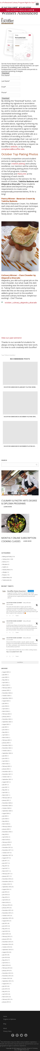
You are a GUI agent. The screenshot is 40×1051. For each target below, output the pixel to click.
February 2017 (6, 873)
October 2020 (6, 808)
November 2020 (6, 805)
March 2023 (5, 737)
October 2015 (6, 915)
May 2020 (4, 821)
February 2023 (6, 740)
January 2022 (5, 769)
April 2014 (5, 962)
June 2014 (5, 957)
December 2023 (6, 719)
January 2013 (5, 1002)
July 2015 (4, 923)
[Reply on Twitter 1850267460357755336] (7, 632)
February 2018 (6, 842)
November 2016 (6, 881)
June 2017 (5, 863)
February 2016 (6, 905)
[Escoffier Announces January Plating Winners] (20, 373)
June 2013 (5, 989)
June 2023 (5, 729)
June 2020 (5, 818)
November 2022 (6, 748)
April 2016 (5, 900)
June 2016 (5, 894)
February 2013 (6, 999)
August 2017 (5, 858)
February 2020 (6, 826)
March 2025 (5, 685)
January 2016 (5, 907)
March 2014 (5, 965)
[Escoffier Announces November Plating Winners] (20, 432)
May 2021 (4, 790)
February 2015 (6, 936)
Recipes (4, 575)
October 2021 (6, 777)
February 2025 (6, 688)
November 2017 (6, 850)
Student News (6, 577)
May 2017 (4, 866)
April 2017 (5, 868)
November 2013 (6, 976)
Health (4, 567)
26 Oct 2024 (10, 623)
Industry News (6, 569)
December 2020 (6, 803)
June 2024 (5, 706)
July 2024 (4, 703)
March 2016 (5, 902)
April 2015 (5, 931)
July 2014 (4, 955)
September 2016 (6, 887)
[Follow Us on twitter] (21, 1035)
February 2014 (6, 968)
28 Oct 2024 (10, 604)
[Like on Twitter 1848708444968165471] (13, 656)
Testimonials (5, 580)
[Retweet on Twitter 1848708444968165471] (10, 656)
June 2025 (5, 677)
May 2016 (4, 897)
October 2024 (6, 695)
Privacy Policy (7, 1031)
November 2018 (6, 832)
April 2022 (5, 761)
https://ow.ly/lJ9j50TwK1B (12, 652)
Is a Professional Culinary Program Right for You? (17, 2)
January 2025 (5, 690)
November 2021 (6, 774)
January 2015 (5, 939)
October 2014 (6, 947)
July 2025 (4, 674)
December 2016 (6, 879)
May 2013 (4, 991)
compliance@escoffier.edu (12, 149)
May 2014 (4, 960)
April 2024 (5, 708)
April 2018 (5, 837)
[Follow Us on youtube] (25, 1035)
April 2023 (5, 735)
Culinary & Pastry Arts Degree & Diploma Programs (19, 502)
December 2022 (6, 745)
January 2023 (5, 743)
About (5, 1028)
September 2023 (6, 722)
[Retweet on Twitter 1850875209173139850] (10, 616)
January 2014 (5, 970)
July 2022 (4, 756)
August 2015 (5, 921)
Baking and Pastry (7, 556)
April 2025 (5, 682)
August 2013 (5, 983)
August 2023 (5, 724)
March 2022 (5, 763)
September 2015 (6, 918)
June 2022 (5, 758)
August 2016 (5, 889)
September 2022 (6, 753)
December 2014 (6, 942)
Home (5, 1016)
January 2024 (5, 716)
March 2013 (5, 997)
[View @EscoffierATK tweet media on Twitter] (21, 652)
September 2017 (6, 855)
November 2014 (6, 944)
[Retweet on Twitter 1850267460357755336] (10, 632)
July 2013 (4, 986)
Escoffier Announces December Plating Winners (21, 416)
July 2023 (4, 727)
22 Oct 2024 (10, 639)
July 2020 (4, 816)
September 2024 (6, 698)
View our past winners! (11, 338)
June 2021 (5, 787)
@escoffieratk (27, 602)
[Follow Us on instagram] (17, 1035)
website (14, 146)
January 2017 (5, 876)
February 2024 (6, 714)
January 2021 (5, 800)
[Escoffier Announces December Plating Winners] (20, 402)
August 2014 (5, 952)
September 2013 (6, 981)
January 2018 (5, 845)
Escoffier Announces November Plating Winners (21, 446)
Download (5, 73)
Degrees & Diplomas (9, 1019)
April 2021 (5, 792)
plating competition (9, 355)
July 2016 (4, 892)
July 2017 (4, 860)
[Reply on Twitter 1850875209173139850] (7, 616)
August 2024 (5, 701)
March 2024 (5, 711)
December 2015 (6, 910)
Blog (4, 1024)
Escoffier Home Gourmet (14, 602)
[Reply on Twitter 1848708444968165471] (7, 656)
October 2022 (6, 750)
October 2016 (6, 884)
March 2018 (5, 839)
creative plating (18, 163)
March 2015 (5, 934)
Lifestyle (4, 572)
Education (5, 564)
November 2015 (6, 913)
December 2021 (6, 771)
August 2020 (5, 813)
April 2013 (5, 994)
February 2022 (6, 766)
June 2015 (5, 926)
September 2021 (6, 779)
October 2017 (6, 852)
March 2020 (5, 824)
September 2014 (6, 949)
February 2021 (6, 798)
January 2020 (5, 829)
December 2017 (6, 847)
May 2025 (4, 680)
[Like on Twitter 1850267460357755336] (13, 632)
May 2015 (4, 928)
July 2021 (4, 784)
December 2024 (6, 693)
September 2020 (6, 811)
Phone (4, 92)
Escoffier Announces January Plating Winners (21, 387)
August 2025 (5, 672)
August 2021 (5, 782)
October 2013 (6, 978)
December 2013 (6, 973)
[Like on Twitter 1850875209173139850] (13, 616)
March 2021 (5, 795)
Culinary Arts (5, 559)
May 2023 (4, 732)
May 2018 (4, 834)
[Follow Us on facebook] (12, 1035)
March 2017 (5, 871)
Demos (4, 562)
